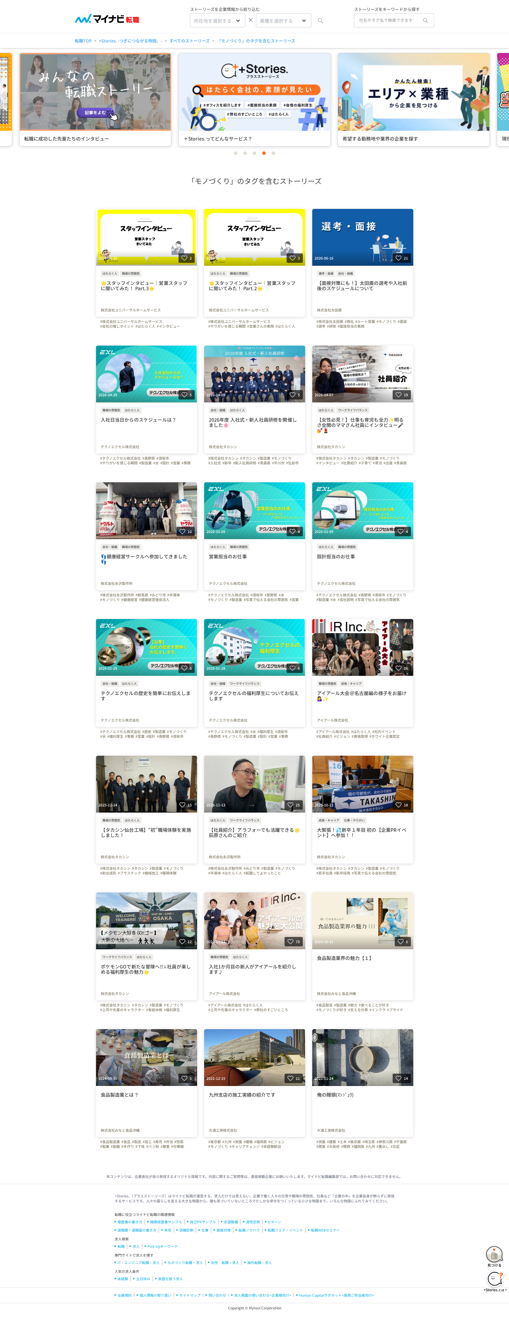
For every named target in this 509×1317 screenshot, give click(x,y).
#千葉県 (400, 1141)
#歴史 (146, 731)
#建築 (248, 1141)
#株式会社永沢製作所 (117, 595)
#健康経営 (129, 599)
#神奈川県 (384, 1141)
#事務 (186, 463)
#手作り (127, 1146)
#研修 (331, 326)
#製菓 (104, 1146)
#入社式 (214, 463)
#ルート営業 (365, 321)
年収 (167, 1229)
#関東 (320, 1146)
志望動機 (231, 1221)
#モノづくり (386, 321)
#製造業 (145, 463)
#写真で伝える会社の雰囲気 (266, 599)
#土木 (342, 1141)
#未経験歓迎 (271, 1146)
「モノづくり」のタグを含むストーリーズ (256, 41)
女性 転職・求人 (225, 1262)
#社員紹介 (349, 463)
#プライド (395, 1009)
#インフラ (377, 1009)
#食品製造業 (110, 1141)
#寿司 (157, 1141)
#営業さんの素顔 (260, 326)
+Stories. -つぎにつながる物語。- (130, 41)
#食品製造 (324, 1005)
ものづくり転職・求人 (185, 1262)
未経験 (123, 1278)
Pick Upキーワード (163, 1246)
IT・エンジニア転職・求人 (139, 1262)
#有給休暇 (154, 1009)
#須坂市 (162, 458)
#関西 (345, 1146)
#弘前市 (292, 463)
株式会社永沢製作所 (117, 583)
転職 (121, 1246)
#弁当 (168, 1141)
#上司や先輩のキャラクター (122, 1009)
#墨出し (382, 1146)
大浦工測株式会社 (223, 1130)
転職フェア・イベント (285, 1229)
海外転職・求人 (259, 1262)
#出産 (388, 463)
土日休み (143, 1278)
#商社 (349, 321)
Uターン (274, 1221)
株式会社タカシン (223, 446)
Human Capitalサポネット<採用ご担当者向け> (336, 1295)
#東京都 (214, 1141)
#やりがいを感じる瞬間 (227, 326)
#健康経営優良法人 (154, 599)
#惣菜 (179, 1141)
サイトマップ (190, 1295)
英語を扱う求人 (170, 1278)
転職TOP (83, 41)
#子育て (365, 463)
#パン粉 (152, 1146)
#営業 (175, 463)
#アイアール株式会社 (333, 731)
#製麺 (115, 1146)
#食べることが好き (374, 1005)
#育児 (377, 463)
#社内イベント (384, 731)
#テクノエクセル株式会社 (120, 458)
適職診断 (186, 1229)
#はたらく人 (145, 326)
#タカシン (248, 458)
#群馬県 (141, 595)
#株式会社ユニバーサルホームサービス (131, 321)
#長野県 (148, 458)
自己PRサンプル (203, 1221)
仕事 (205, 1229)
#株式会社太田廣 (329, 321)
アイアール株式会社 (332, 720)
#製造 (136, 1141)
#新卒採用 (342, 873)
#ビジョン (342, 736)
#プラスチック (129, 873)
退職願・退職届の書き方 (137, 1229)
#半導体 (173, 595)
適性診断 (253, 1221)
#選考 (320, 326)
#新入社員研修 (244, 463)
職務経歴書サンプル (166, 1221)
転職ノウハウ (249, 1229)
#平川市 (278, 463)
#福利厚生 (115, 736)
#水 (156, 463)
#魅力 (352, 1005)
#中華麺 (177, 1146)
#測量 (237, 1141)
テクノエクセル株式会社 (120, 446)
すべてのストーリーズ (189, 41)
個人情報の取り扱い (155, 1295)
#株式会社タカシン (223, 458)
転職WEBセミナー (325, 1229)
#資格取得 (360, 736)
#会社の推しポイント (117, 326)
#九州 (227, 1141)
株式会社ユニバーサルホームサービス (131, 310)
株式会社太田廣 (329, 310)
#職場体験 (168, 873)
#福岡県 (260, 1141)
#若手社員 (324, 873)
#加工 (147, 1141)
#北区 (395, 1146)
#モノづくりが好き (331, 1009)
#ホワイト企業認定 (384, 736)
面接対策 (224, 1229)
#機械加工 (151, 873)
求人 (136, 1246)
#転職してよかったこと (262, 873)
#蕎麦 (165, 1146)
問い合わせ (217, 1295)
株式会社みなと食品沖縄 (336, 993)
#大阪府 (333, 1146)
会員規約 (125, 1295)
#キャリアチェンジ (244, 1146)
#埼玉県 (368, 1141)
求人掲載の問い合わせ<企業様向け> (262, 1295)
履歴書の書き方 (130, 1221)
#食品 (125, 1141)
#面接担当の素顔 (351, 326)
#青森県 (264, 463)
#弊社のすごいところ (271, 1009)
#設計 (164, 463)
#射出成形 (108, 873)
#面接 (402, 321)
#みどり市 (158, 595)
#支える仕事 (358, 1009)
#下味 (140, 1146)
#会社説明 (346, 599)
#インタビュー (168, 326)
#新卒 (227, 463)
